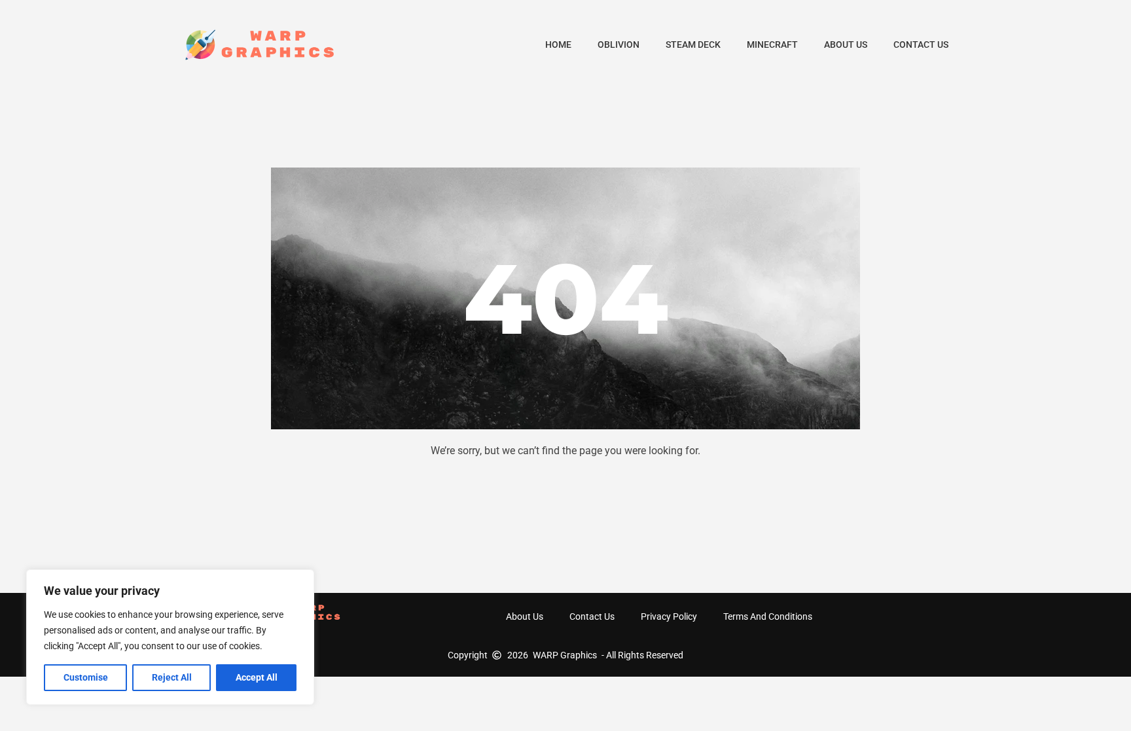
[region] (170, 637)
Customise (85, 677)
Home (558, 44)
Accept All (257, 677)
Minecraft (772, 44)
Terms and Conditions (767, 616)
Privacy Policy (669, 616)
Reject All (172, 677)
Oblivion (618, 44)
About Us (845, 44)
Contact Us (920, 44)
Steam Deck (693, 44)
